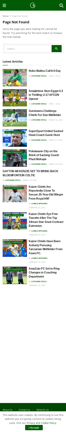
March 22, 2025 (55, 120)
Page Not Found (20, 15)
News (7, 72)
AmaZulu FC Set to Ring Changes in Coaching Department (44, 272)
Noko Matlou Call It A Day (45, 70)
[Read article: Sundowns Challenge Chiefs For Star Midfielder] (15, 118)
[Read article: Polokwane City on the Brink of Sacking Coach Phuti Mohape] (15, 158)
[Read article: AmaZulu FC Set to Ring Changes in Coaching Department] (15, 275)
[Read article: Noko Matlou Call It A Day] (15, 77)
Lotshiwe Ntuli (39, 76)
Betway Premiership (14, 132)
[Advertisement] (33, 327)
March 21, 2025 (55, 140)
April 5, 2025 (54, 76)
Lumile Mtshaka (39, 203)
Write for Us (42, 409)
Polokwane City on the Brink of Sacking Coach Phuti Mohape (44, 155)
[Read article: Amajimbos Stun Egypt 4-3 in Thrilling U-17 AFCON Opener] (15, 98)
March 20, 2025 (55, 164)
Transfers (9, 112)
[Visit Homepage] (33, 5)
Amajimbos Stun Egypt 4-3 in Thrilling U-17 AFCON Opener (46, 94)
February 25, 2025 (37, 207)
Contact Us (24, 409)
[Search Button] (61, 5)
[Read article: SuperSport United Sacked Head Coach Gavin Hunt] (15, 138)
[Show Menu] (4, 5)
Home (6, 15)
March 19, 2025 (29, 180)
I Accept (34, 427)
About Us (7, 409)
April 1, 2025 (54, 104)
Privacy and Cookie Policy (41, 423)
